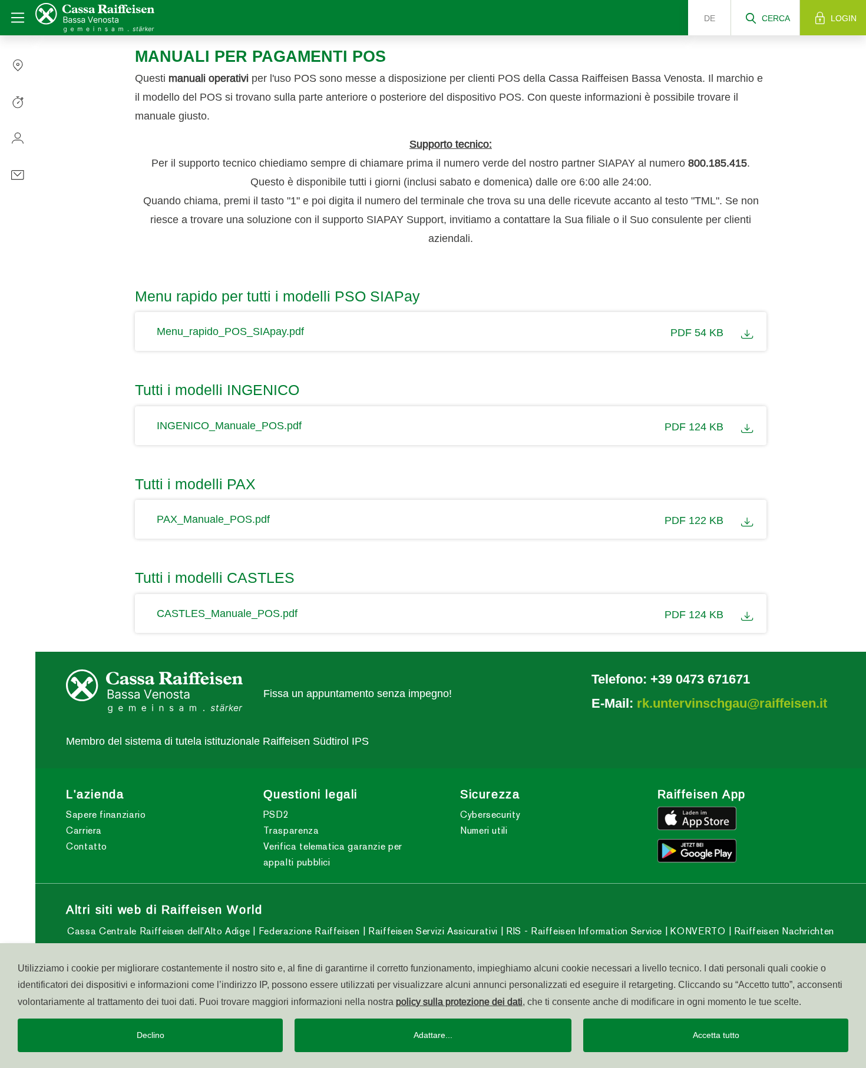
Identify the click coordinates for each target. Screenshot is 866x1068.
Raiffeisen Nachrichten (782, 931)
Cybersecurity (490, 814)
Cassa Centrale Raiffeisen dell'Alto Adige (158, 931)
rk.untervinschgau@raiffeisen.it (732, 703)
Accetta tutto (716, 1035)
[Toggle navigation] (17, 17)
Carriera (84, 830)
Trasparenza (291, 830)
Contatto (86, 846)
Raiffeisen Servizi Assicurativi (431, 931)
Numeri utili (484, 830)
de (709, 18)
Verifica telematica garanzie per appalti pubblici (332, 854)
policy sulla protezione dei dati (459, 1001)
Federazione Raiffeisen (307, 931)
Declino (150, 1035)
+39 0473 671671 (700, 678)
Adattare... (433, 1035)
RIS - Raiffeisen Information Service (582, 931)
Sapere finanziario (106, 814)
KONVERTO (696, 931)
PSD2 (276, 814)
